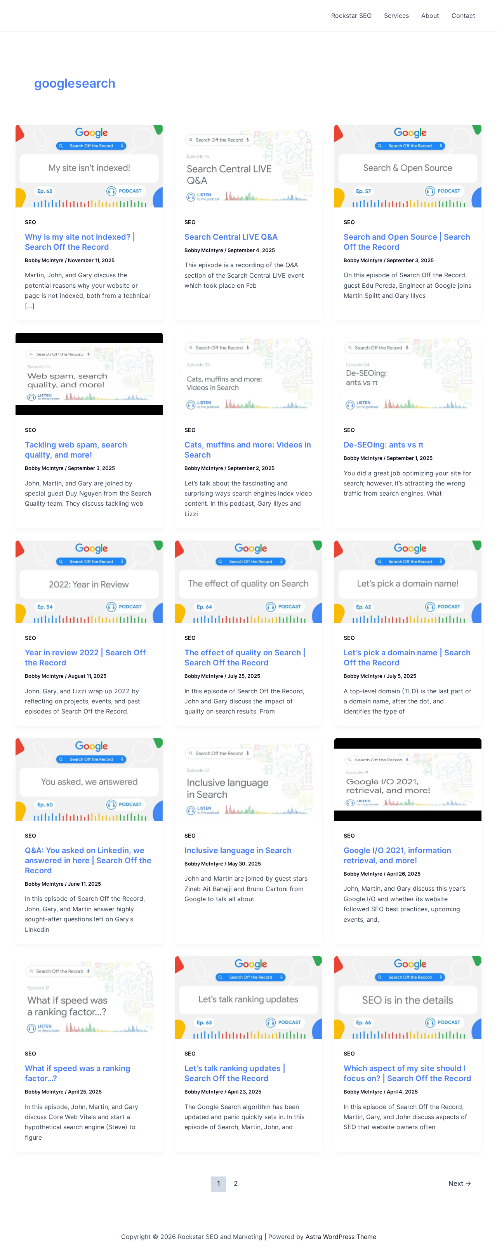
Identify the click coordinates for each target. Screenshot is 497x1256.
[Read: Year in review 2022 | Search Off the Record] (89, 581)
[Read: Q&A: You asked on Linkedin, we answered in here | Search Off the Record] (89, 779)
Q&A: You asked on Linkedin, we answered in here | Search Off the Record (88, 860)
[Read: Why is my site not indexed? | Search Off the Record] (89, 165)
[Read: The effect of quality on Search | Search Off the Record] (248, 581)
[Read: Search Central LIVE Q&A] (248, 165)
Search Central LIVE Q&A (231, 237)
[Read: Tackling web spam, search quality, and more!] (89, 373)
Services (396, 15)
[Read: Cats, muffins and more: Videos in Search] (248, 373)
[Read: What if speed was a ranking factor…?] (89, 997)
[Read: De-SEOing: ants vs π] (407, 373)
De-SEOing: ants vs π (384, 444)
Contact (463, 15)
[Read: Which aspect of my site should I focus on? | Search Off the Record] (407, 997)
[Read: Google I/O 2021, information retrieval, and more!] (407, 779)
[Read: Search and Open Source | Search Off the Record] (407, 165)
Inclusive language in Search (238, 850)
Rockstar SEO (351, 15)
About (430, 15)
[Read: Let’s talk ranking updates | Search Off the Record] (248, 997)
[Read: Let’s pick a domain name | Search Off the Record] (407, 581)
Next (459, 1183)
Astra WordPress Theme (341, 1236)
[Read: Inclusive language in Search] (248, 779)
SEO (30, 222)
